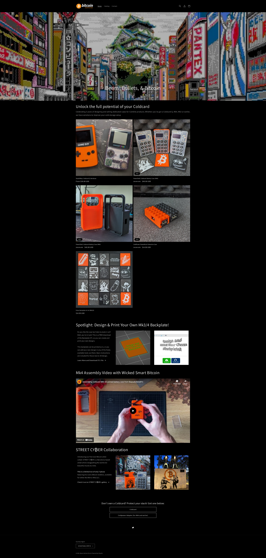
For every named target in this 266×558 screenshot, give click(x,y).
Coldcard (133, 509)
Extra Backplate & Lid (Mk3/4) (85, 310)
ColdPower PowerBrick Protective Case (145, 244)
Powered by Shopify (97, 553)
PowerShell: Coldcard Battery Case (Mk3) (88, 244)
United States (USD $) (84, 546)
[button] (180, 6)
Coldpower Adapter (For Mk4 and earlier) (133, 515)
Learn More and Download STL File (90, 360)
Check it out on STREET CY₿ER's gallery (92, 482)
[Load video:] (133, 410)
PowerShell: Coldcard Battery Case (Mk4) (145, 178)
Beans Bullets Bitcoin (86, 553)
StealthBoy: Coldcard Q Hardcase (86, 178)
